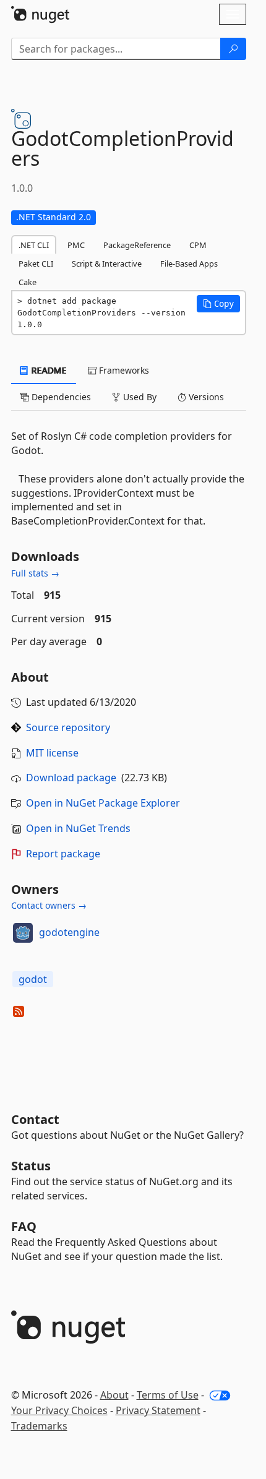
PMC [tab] (76, 245)
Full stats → (35, 573)
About (114, 1395)
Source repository (68, 727)
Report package (63, 853)
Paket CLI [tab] (36, 263)
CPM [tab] (198, 245)
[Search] (233, 49)
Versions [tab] (205, 397)
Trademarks (39, 1426)
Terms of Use (168, 1395)
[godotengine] (23, 933)
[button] (218, 303)
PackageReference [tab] (137, 245)
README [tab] (48, 370)
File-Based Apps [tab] (189, 263)
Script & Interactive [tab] (107, 263)
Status (31, 1165)
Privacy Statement (158, 1410)
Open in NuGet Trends (78, 828)
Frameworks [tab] (123, 370)
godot (33, 979)
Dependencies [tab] (60, 397)
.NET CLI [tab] (34, 245)
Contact (35, 1119)
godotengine (69, 932)
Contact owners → (49, 905)
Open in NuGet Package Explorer (103, 803)
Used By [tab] (139, 397)
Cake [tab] (27, 282)
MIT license (52, 753)
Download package (71, 777)
